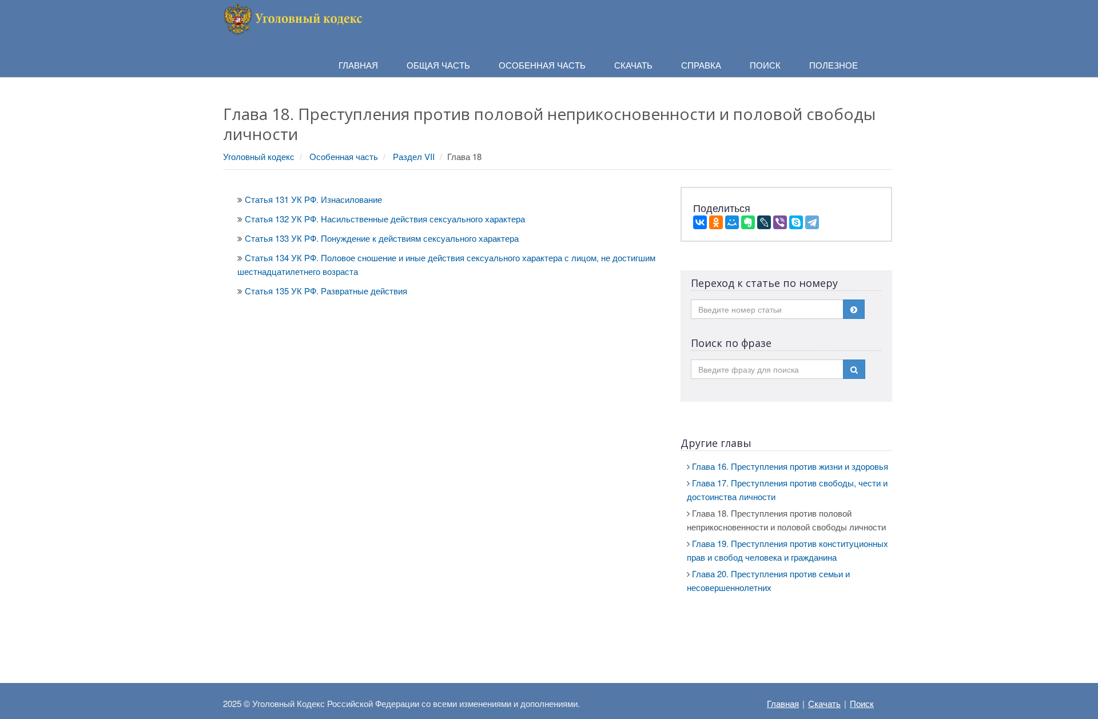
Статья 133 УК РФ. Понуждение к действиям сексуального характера (382, 238)
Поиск (862, 703)
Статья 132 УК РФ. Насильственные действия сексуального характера (385, 219)
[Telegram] (812, 222)
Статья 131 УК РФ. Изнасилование (313, 199)
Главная (783, 703)
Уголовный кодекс (259, 156)
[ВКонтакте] (700, 222)
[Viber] (780, 222)
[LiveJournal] (764, 222)
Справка (701, 65)
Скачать (824, 703)
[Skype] (796, 222)
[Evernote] (748, 222)
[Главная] (294, 17)
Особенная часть (343, 156)
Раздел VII (414, 156)
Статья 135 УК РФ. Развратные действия (326, 291)
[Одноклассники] (716, 222)
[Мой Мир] (732, 222)
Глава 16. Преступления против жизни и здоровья (790, 466)
